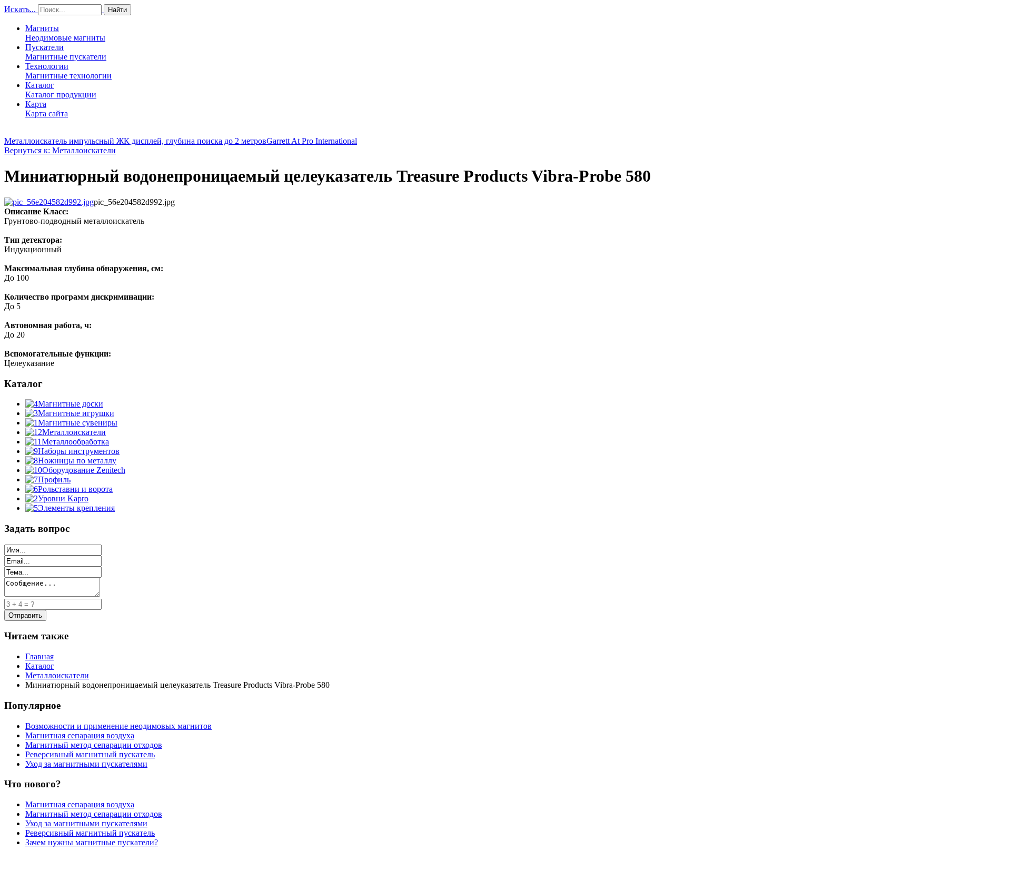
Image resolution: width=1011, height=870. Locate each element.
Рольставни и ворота (75, 489)
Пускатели (65, 52)
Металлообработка (75, 441)
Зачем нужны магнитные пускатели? (91, 842)
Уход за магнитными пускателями (86, 763)
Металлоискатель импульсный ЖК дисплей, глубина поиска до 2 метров (135, 140)
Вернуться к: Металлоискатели (60, 150)
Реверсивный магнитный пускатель (90, 754)
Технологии (68, 71)
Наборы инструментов (79, 451)
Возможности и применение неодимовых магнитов (118, 725)
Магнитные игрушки (76, 413)
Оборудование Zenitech (83, 470)
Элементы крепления (76, 507)
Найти (117, 10)
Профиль (54, 479)
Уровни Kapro (63, 498)
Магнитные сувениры (77, 422)
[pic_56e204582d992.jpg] (49, 201)
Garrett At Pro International (311, 140)
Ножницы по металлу (77, 460)
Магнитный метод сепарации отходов (93, 744)
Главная (39, 656)
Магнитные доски (70, 403)
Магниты (65, 33)
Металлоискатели (74, 432)
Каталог (60, 90)
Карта (46, 109)
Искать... (20, 9)
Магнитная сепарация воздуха (79, 735)
